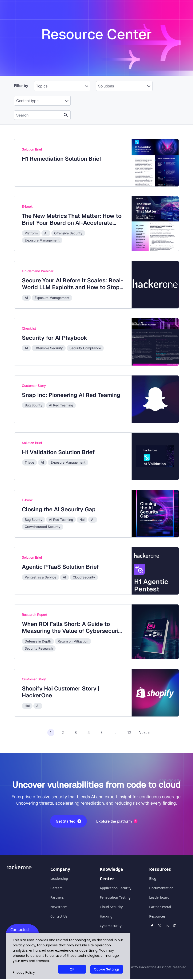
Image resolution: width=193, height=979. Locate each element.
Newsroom (58, 907)
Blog (152, 878)
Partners (57, 897)
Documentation (161, 888)
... (114, 732)
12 (129, 732)
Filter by (21, 85)
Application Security (115, 888)
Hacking (106, 916)
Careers (56, 888)
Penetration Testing (115, 897)
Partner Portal (160, 907)
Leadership (59, 878)
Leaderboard (159, 897)
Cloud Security (111, 907)
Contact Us (58, 916)
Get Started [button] (66, 821)
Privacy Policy (24, 972)
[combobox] (62, 83)
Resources (157, 916)
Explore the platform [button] (114, 821)
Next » (144, 732)
